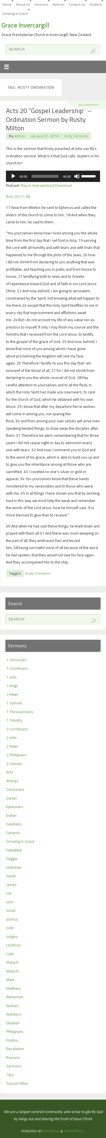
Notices (58, 4)
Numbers (13, 1014)
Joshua (12, 919)
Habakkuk (14, 850)
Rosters (95, 4)
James (11, 884)
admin (19, 136)
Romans (13, 1057)
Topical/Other (17, 1083)
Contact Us (77, 4)
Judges (12, 936)
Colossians (15, 789)
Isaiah (11, 876)
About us (23, 4)
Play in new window (37, 185)
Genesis (13, 833)
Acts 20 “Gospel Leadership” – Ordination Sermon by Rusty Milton (49, 119)
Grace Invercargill (25, 25)
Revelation (15, 1049)
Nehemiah (14, 997)
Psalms (12, 1040)
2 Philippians (16, 755)
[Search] (93, 51)
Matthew (13, 988)
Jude (10, 928)
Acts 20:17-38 (18, 196)
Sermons (41, 4)
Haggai (12, 858)
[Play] (13, 176)
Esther (11, 815)
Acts (67, 136)
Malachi (12, 962)
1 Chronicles (16, 660)
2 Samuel (14, 763)
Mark (10, 979)
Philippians (14, 1031)
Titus (10, 1075)
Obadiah (13, 1023)
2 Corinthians (17, 729)
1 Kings (12, 685)
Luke (10, 954)
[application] (53, 176)
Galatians (13, 824)
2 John (11, 737)
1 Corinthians (17, 668)
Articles (12, 781)
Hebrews (13, 867)
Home (7, 4)
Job (9, 893)
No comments (89, 105)
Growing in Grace (15, 13)
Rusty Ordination (38, 573)
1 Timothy (14, 720)
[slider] (89, 176)
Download (63, 185)
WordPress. (74, 1131)
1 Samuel (14, 703)
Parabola (51, 1131)
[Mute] (77, 176)
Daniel (11, 798)
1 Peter (12, 694)
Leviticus (13, 945)
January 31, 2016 (45, 136)
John (10, 902)
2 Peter (12, 746)
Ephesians (14, 806)
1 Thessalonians (19, 712)
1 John (11, 677)
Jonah (11, 910)
